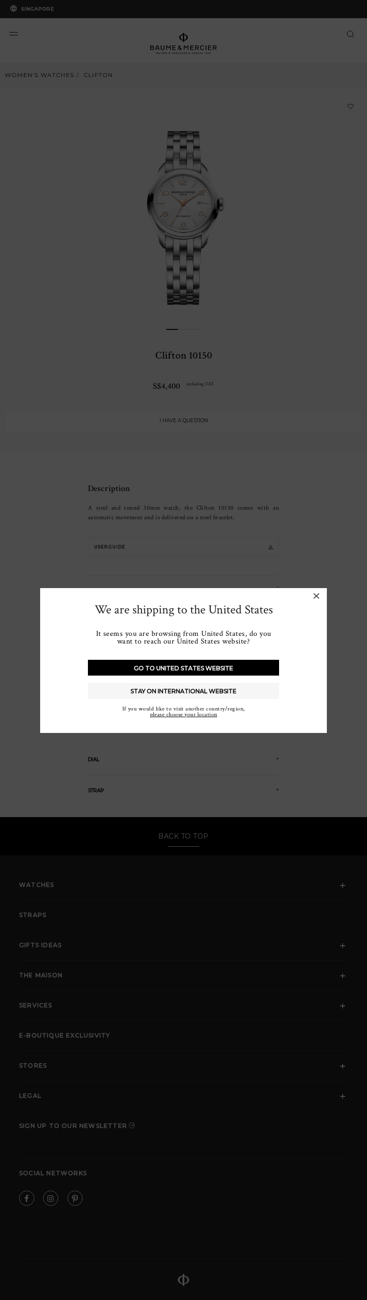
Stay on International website (183, 691)
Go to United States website (183, 668)
